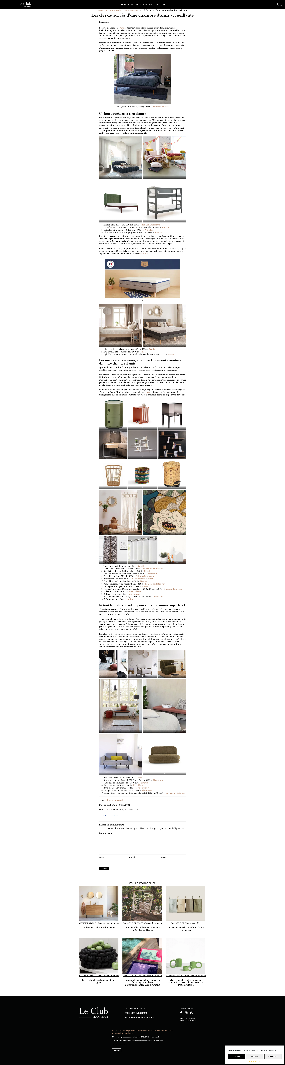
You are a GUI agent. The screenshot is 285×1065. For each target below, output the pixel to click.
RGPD (182, 1021)
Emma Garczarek (115, 800)
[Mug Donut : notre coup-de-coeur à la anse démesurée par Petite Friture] (186, 956)
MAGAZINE (161, 4)
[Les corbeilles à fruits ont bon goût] (99, 956)
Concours (133, 4)
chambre (143, 253)
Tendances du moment (108, 923)
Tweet (115, 815)
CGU (194, 1021)
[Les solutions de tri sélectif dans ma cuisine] (186, 903)
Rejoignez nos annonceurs (139, 1017)
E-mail (133, 857)
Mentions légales (254, 1061)
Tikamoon (147, 790)
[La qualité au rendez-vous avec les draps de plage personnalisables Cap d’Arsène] (142, 956)
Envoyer (103, 869)
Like (103, 815)
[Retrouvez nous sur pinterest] (192, 1013)
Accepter (236, 1056)
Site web (163, 857)
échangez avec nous (136, 1013)
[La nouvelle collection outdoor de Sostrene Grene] (142, 903)
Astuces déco (131, 10)
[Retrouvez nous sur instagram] (187, 1013)
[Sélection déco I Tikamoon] (99, 903)
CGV (189, 1021)
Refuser (254, 1056)
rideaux (148, 392)
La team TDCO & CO (135, 1008)
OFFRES (123, 4)
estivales (122, 28)
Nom (102, 857)
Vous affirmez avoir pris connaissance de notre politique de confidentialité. (137, 1040)
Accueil (101, 10)
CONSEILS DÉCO (147, 4)
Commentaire (105, 833)
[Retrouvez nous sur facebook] (182, 1013)
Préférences (273, 1056)
